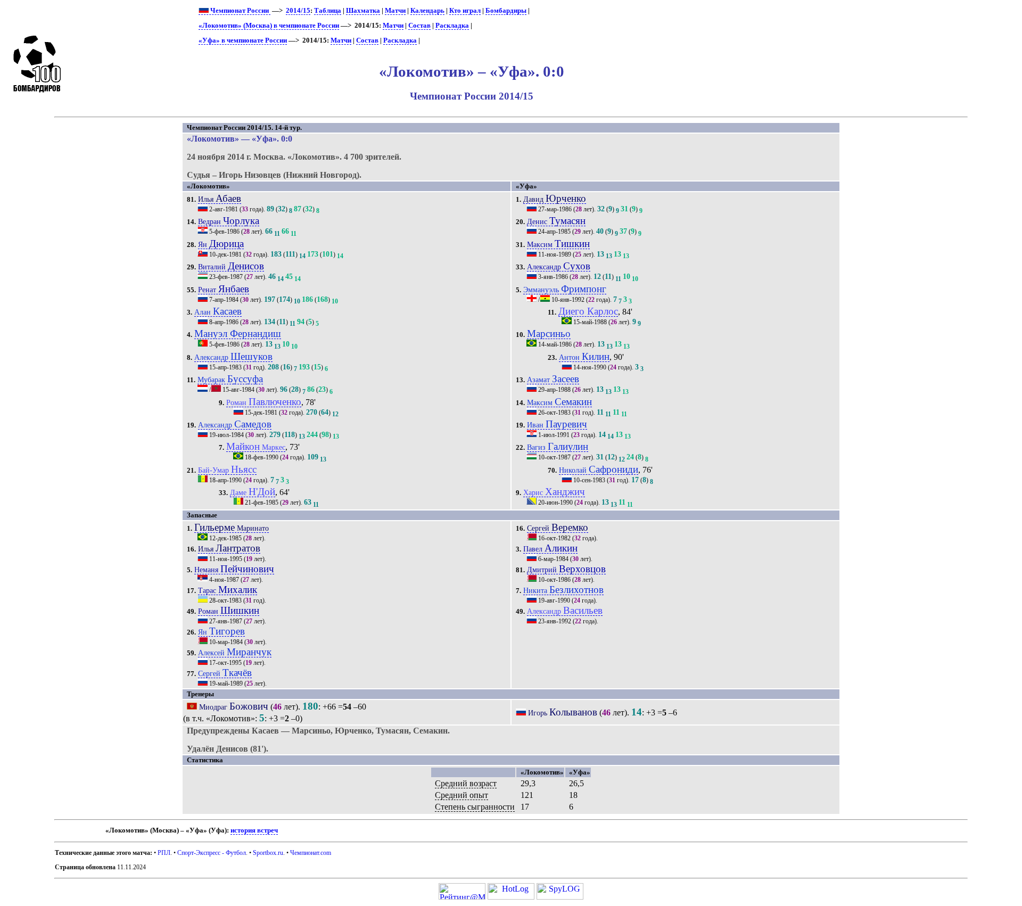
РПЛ (164, 852)
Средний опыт (461, 795)
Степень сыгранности (475, 806)
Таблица (327, 10)
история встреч (254, 830)
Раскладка (452, 25)
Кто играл (465, 10)
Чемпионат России (239, 10)
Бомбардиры (505, 10)
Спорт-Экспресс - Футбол (211, 852)
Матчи (395, 10)
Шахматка (363, 10)
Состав (419, 25)
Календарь (427, 10)
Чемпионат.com (310, 852)
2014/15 (298, 10)
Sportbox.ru (268, 852)
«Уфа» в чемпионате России (243, 40)
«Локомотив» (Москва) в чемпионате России (269, 25)
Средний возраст (466, 783)
